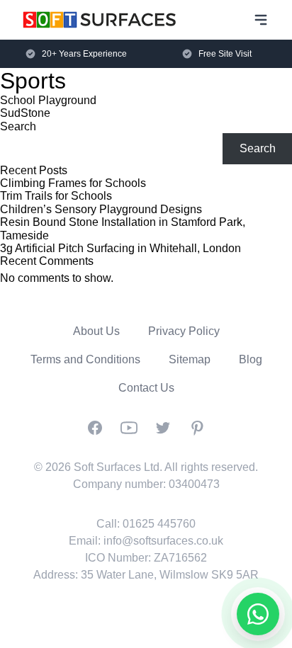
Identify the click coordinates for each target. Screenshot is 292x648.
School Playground (48, 100)
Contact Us (146, 388)
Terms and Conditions (85, 359)
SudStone (25, 113)
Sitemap (189, 359)
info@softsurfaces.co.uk (163, 541)
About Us (96, 331)
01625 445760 (159, 524)
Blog (250, 359)
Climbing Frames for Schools (73, 183)
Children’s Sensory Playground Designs (101, 209)
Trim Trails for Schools (56, 196)
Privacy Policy (184, 331)
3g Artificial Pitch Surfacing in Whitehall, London (120, 248)
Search (18, 126)
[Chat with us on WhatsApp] (258, 614)
